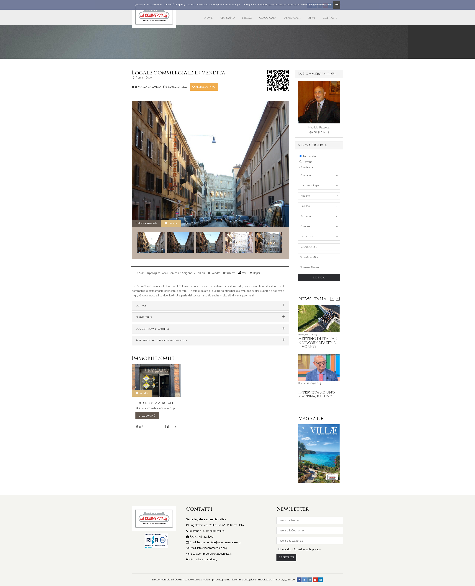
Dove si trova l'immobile (152, 329)
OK (336, 4)
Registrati (286, 557)
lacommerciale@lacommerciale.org (218, 542)
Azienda (308, 167)
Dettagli (142, 305)
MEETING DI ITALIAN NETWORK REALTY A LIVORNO (318, 342)
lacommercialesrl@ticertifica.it (213, 553)
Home (208, 17)
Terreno (307, 161)
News (311, 17)
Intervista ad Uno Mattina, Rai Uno (316, 394)
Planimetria (144, 317)
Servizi (247, 17)
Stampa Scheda (177, 87)
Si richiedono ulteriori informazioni (162, 340)
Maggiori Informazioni (320, 4)
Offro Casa (292, 17)
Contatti (330, 17)
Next (281, 219)
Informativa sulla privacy (203, 559)
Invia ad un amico (148, 87)
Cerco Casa (267, 17)
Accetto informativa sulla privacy (301, 549)
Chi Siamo (227, 17)
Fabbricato (309, 156)
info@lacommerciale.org (212, 547)
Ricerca (319, 277)
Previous (272, 219)
